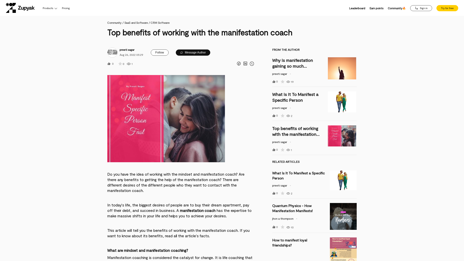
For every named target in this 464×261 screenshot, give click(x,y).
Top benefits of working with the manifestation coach (295, 134)
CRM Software (160, 22)
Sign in (423, 8)
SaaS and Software (136, 22)
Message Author (195, 52)
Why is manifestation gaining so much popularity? (292, 65)
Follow (159, 52)
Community (115, 22)
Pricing (66, 8)
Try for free (447, 8)
